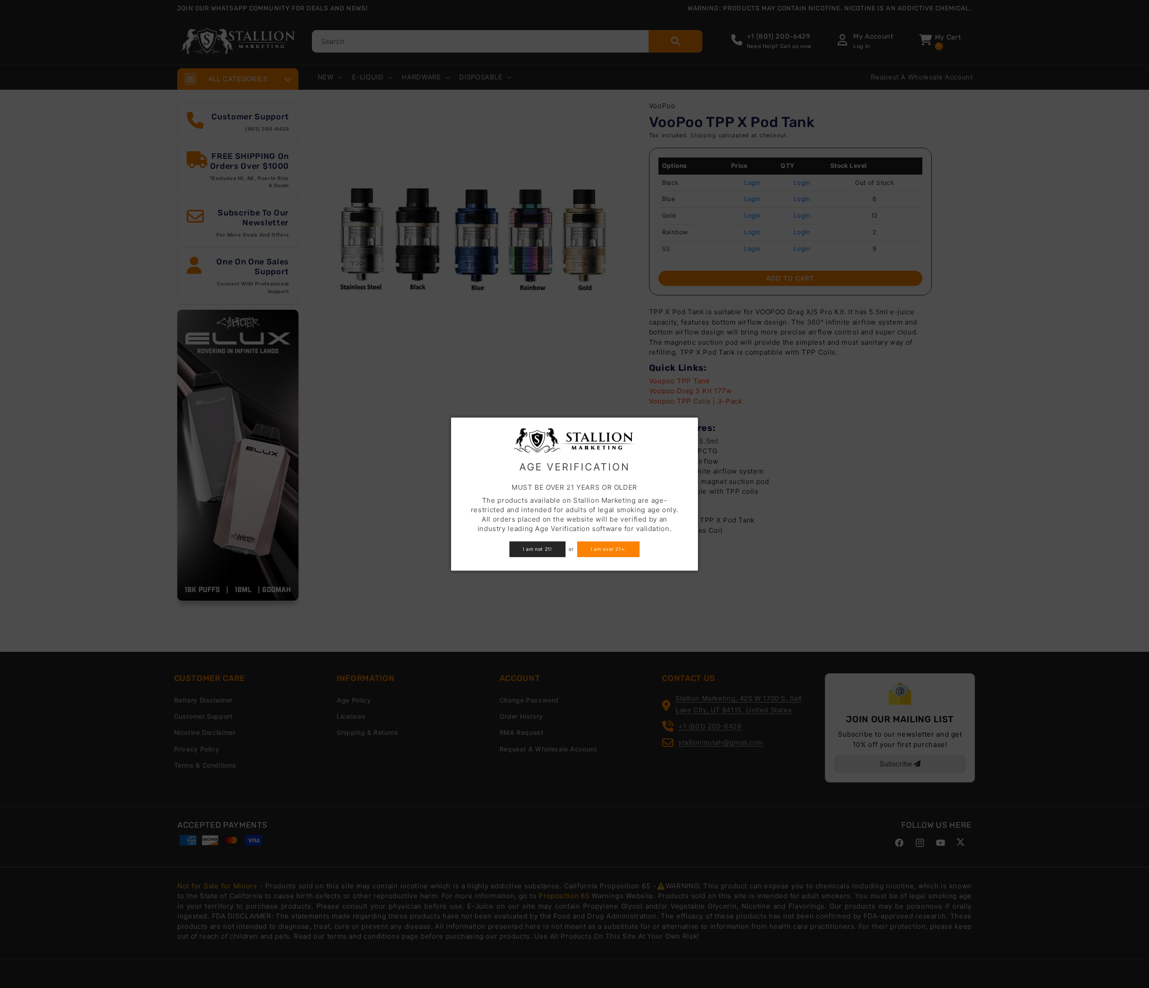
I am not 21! (537, 549)
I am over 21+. (608, 549)
